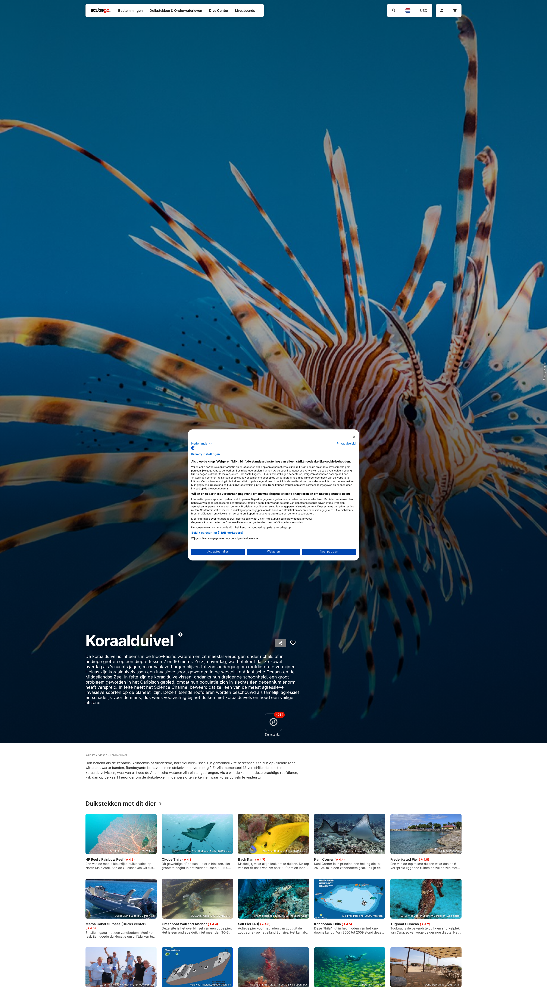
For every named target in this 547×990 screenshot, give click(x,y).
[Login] (442, 10)
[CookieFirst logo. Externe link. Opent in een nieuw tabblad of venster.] (192, 448)
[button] (201, 443)
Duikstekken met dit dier (120, 803)
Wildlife (90, 755)
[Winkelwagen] (454, 10)
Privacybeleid (346, 443)
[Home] (100, 10)
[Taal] (407, 10)
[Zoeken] (393, 10)
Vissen (102, 755)
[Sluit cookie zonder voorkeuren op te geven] (354, 436)
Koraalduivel (118, 755)
